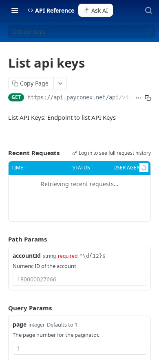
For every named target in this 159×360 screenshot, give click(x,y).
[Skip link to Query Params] (2, 307)
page (19, 324)
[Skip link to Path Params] (2, 239)
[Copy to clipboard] (148, 98)
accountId (27, 255)
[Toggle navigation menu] (14, 10)
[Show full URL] (138, 98)
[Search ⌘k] (148, 10)
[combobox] (79, 279)
